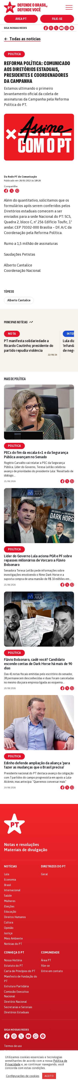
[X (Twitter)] (56, 28)
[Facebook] (46, 28)
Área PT (21, 18)
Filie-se (57, 18)
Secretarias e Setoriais (18, 1007)
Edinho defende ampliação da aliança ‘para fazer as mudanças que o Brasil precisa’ (37, 765)
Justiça (8, 933)
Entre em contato (52, 971)
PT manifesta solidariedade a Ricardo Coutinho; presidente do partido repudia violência (28, 346)
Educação (10, 911)
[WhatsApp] (66, 28)
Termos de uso (13, 1046)
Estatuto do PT (13, 965)
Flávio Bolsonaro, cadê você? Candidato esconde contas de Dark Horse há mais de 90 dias (38, 663)
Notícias (10, 866)
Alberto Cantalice (18, 300)
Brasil (7, 885)
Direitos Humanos (15, 917)
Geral (44, 874)
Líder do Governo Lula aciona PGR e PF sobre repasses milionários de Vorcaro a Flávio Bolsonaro (38, 560)
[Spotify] (72, 28)
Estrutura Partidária (16, 986)
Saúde (8, 895)
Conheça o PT (14, 952)
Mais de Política (15, 379)
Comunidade (50, 952)
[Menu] (69, 7)
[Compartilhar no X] (67, 481)
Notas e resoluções (21, 844)
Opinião (8, 927)
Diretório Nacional (15, 1001)
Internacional (12, 890)
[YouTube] (61, 28)
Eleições (9, 906)
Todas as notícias (22, 38)
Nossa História (13, 960)
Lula (6, 874)
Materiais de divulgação (25, 850)
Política (14, 445)
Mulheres (9, 901)
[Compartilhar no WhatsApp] (17, 191)
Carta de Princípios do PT (19, 971)
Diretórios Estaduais (16, 1012)
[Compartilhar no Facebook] (6, 191)
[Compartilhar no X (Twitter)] (12, 191)
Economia (10, 879)
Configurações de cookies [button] (22, 1076)
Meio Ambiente (13, 938)
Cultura (8, 922)
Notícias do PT (13, 943)
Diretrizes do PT (53, 866)
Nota (12, 333)
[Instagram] (51, 28)
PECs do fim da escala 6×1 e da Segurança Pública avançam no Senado (36, 454)
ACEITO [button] (49, 1075)
